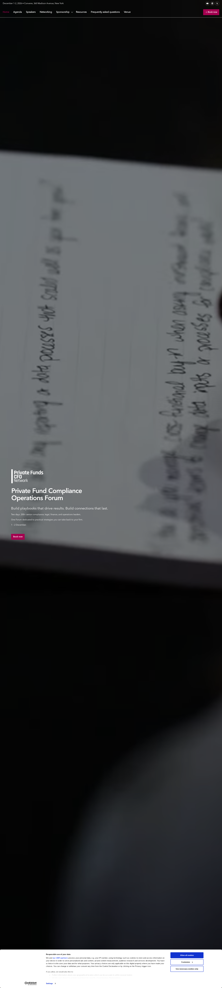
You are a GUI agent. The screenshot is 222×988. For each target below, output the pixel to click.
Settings (49, 983)
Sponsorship (62, 12)
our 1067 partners (60, 958)
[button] (211, 12)
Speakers (31, 12)
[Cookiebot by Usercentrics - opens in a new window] (31, 983)
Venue (127, 12)
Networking (46, 12)
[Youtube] (207, 3)
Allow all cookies (187, 955)
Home (6, 12)
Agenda (17, 12)
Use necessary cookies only (187, 969)
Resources (81, 12)
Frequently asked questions (105, 12)
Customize (185, 962)
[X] (217, 3)
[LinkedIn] (212, 3)
